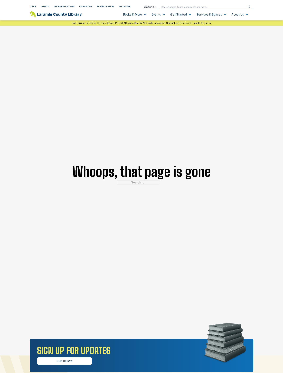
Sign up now (65, 361)
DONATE (45, 6)
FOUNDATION (85, 6)
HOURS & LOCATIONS (64, 6)
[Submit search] (249, 7)
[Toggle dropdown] (145, 14)
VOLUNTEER (125, 6)
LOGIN (33, 6)
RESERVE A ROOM (105, 6)
